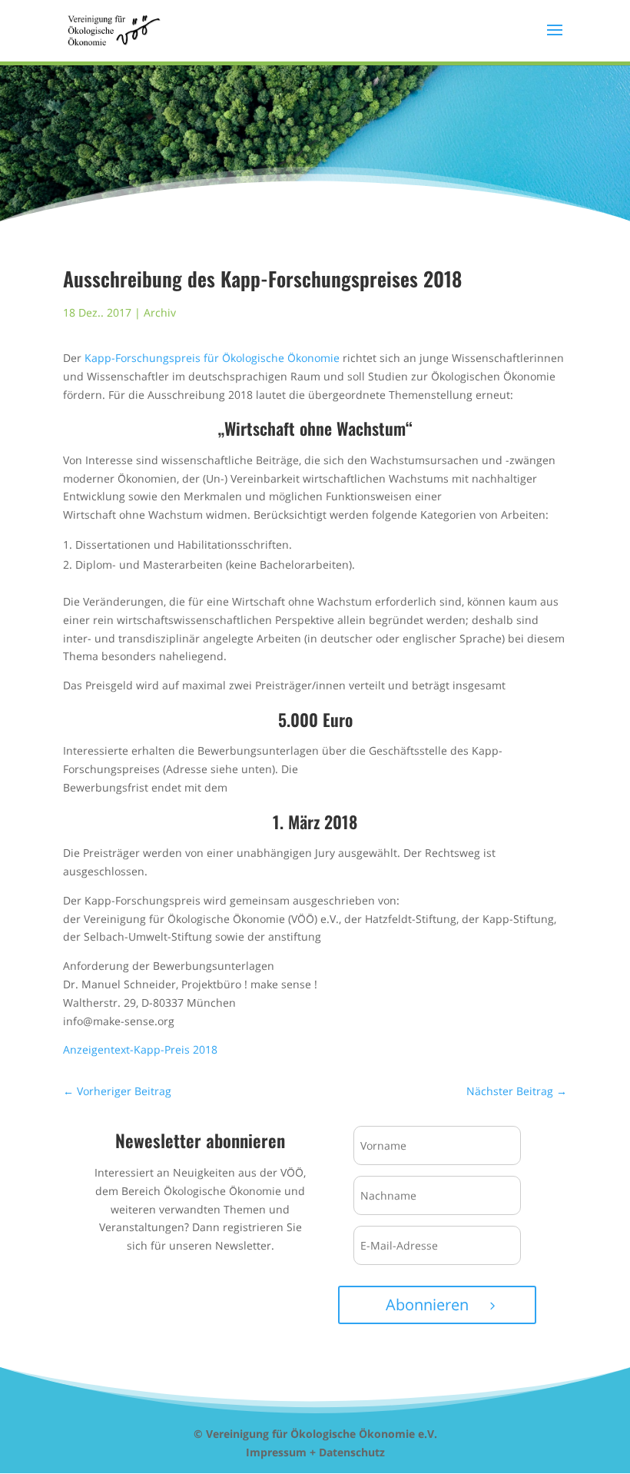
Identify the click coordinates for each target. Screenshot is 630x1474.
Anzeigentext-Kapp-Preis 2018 (140, 1049)
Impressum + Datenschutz (315, 1452)
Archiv (160, 312)
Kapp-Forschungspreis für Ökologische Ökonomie (212, 357)
